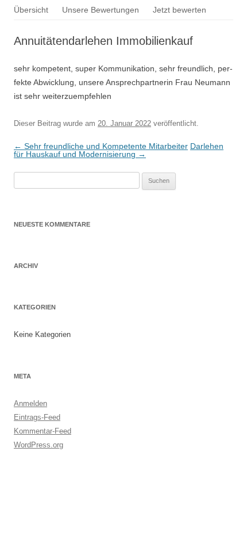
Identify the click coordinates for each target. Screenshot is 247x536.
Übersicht (31, 9)
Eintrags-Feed (37, 417)
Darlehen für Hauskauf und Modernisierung (118, 150)
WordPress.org (38, 445)
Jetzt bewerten (179, 9)
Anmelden (30, 403)
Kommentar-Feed (42, 431)
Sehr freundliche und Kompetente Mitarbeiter (101, 146)
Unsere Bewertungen (100, 9)
